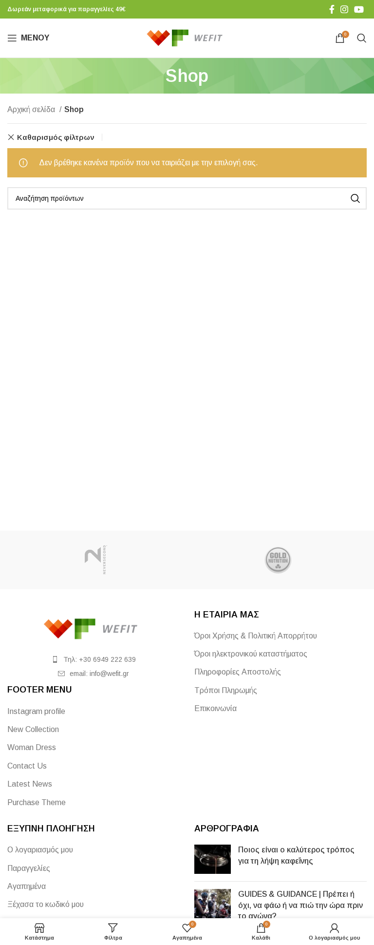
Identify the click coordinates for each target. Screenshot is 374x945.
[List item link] (93, 659)
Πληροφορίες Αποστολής (237, 672)
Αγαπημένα (26, 886)
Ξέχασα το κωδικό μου (45, 904)
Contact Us (27, 766)
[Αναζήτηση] (362, 38)
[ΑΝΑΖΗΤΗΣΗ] (355, 198)
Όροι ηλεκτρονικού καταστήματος (250, 654)
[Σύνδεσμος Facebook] (331, 9)
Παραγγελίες (28, 868)
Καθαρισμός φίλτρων (55, 137)
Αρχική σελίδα (32, 109)
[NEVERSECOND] (96, 560)
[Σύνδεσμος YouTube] (359, 9)
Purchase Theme (36, 802)
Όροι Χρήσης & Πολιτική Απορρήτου (255, 636)
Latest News (29, 784)
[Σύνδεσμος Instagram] (344, 9)
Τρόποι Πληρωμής (225, 690)
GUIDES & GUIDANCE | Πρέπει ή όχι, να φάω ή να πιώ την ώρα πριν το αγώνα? (300, 905)
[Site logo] (187, 37)
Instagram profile (36, 711)
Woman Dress (31, 747)
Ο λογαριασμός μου (40, 850)
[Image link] (93, 628)
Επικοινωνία (215, 708)
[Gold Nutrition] (278, 560)
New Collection (33, 729)
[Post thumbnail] (212, 859)
